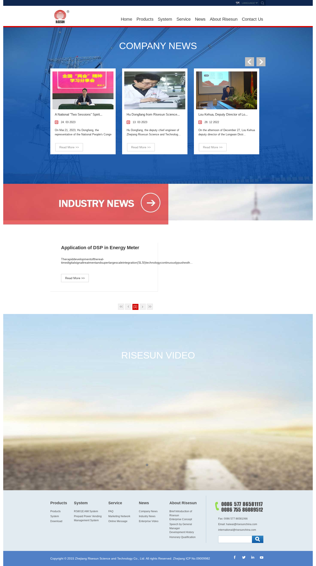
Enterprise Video (148, 521)
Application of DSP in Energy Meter (100, 247)
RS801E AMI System (86, 511)
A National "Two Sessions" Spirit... (78, 114)
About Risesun (224, 19)
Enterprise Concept (180, 519)
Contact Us (252, 19)
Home (126, 19)
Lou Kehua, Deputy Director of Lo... (223, 114)
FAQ (110, 511)
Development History (181, 532)
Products (145, 19)
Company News (148, 511)
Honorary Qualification (182, 537)
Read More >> (69, 147)
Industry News (147, 516)
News (200, 19)
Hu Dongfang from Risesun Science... (153, 114)
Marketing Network (119, 516)
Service (183, 19)
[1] (135, 306)
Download (56, 521)
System (165, 19)
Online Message (117, 521)
